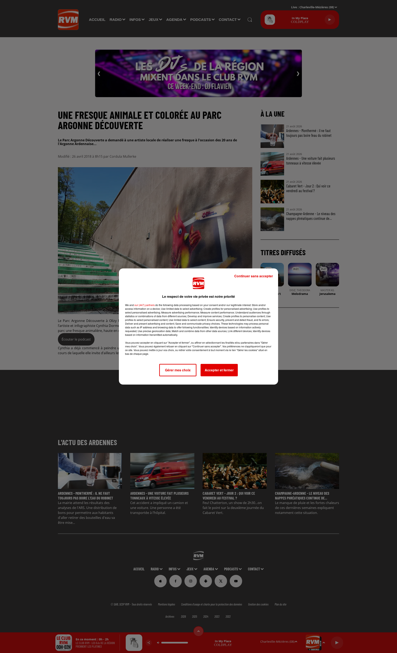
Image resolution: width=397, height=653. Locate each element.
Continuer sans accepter (253, 276)
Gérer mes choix (178, 370)
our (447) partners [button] (144, 305)
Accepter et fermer (219, 370)
